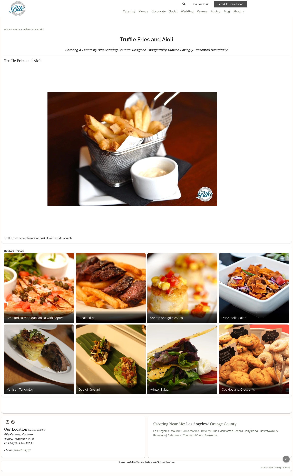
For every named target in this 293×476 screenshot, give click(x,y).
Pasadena (159, 435)
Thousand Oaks (193, 435)
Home (7, 29)
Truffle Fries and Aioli (33, 29)
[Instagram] (7, 422)
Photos (17, 29)
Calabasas (174, 435)
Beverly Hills (209, 431)
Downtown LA (269, 431)
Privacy (278, 467)
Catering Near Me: (169, 423)
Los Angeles (161, 431)
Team (270, 467)
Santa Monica (190, 431)
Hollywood (251, 431)
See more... (212, 435)
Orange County (223, 423)
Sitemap (286, 467)
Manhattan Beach (230, 431)
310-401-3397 (22, 450)
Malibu (175, 431)
